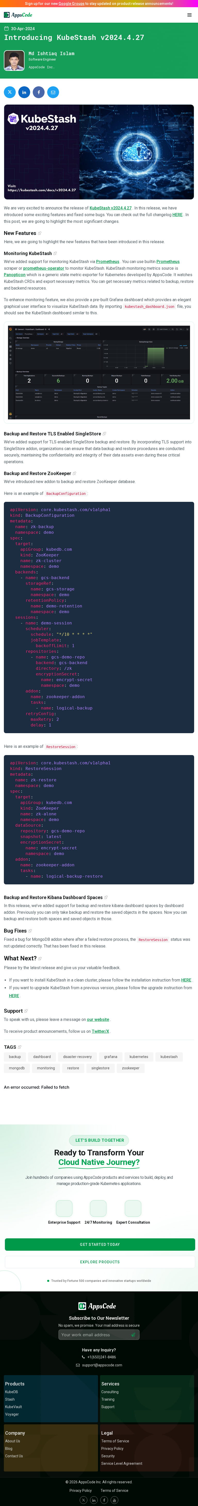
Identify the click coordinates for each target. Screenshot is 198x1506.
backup (15, 1057)
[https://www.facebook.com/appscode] (104, 1500)
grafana (110, 1057)
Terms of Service (114, 1490)
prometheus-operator (43, 268)
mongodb (17, 1068)
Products (14, 1383)
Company (15, 1433)
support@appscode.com (102, 1365)
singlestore (101, 1068)
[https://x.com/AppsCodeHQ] (83, 1500)
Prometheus (107, 261)
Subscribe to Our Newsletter (99, 1318)
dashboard (42, 1057)
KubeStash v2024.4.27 (110, 208)
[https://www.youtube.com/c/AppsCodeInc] (114, 1500)
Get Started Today (100, 1244)
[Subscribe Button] (133, 1335)
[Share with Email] (53, 92)
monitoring (46, 1068)
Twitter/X (100, 1031)
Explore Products (100, 1262)
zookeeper (130, 1068)
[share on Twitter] (10, 92)
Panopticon (15, 274)
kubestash (169, 1057)
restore (73, 1068)
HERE (177, 214)
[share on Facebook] (39, 92)
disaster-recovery (77, 1057)
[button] (189, 15)
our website (98, 1019)
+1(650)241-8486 (101, 1357)
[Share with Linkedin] (24, 92)
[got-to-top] (188, 1490)
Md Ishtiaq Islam (52, 53)
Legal (107, 1433)
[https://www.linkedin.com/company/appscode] (94, 1500)
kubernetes (139, 1057)
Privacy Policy (81, 1490)
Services (110, 1383)
